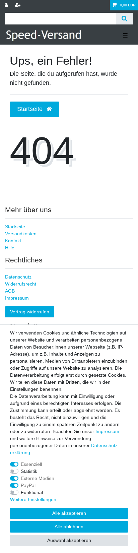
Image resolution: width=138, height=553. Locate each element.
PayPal (28, 485)
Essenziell (31, 464)
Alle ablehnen (69, 526)
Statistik (29, 471)
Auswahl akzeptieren (69, 540)
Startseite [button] (30, 109)
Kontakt (13, 240)
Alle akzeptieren (69, 513)
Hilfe (9, 247)
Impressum (17, 298)
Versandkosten (21, 233)
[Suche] (124, 18)
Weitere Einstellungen (33, 499)
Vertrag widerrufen (29, 311)
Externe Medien (37, 478)
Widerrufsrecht (20, 284)
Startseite (15, 226)
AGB (10, 291)
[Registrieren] (18, 5)
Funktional (32, 492)
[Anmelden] (7, 5)
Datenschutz (18, 277)
